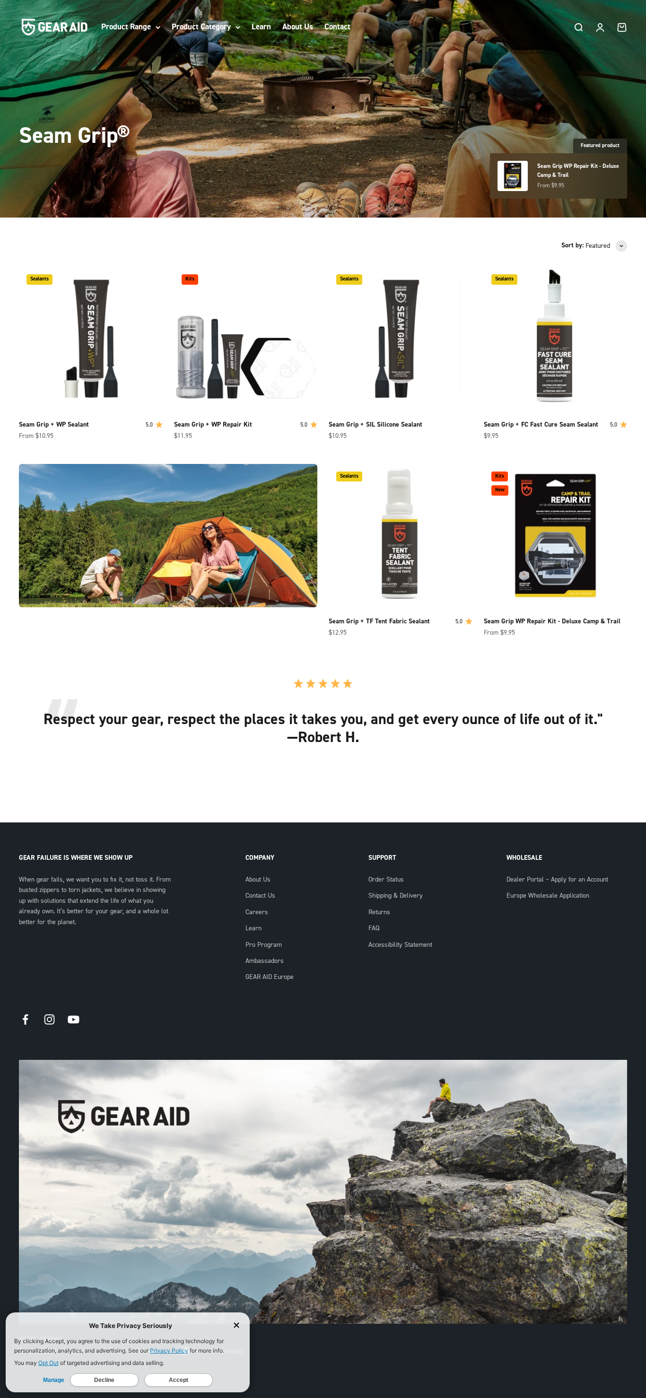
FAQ (373, 928)
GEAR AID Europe (269, 977)
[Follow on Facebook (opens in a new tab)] (25, 1019)
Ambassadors (264, 961)
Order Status (386, 879)
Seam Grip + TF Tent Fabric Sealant (379, 621)
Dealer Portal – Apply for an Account (557, 879)
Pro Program (263, 945)
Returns (379, 912)
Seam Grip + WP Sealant (54, 424)
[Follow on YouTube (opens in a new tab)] (73, 1019)
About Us (297, 27)
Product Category (201, 27)
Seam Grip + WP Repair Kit (213, 424)
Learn (261, 27)
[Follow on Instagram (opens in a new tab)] (49, 1019)
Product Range (126, 27)
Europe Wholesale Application (547, 895)
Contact (337, 27)
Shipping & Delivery (395, 895)
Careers (256, 912)
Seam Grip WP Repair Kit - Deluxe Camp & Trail (552, 621)
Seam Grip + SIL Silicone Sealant (375, 424)
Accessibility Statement (400, 945)
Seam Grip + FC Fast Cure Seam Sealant (541, 424)
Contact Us (260, 895)
